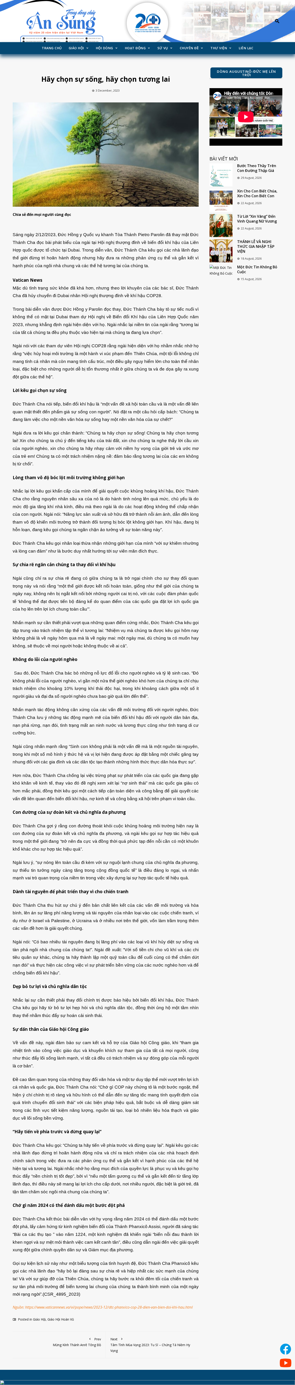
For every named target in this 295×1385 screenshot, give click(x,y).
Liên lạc (246, 48)
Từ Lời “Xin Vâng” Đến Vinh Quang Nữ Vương (257, 219)
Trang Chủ (52, 48)
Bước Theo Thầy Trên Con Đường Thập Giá (256, 168)
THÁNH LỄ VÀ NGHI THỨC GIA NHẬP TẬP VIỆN (255, 246)
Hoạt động (135, 48)
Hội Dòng (104, 48)
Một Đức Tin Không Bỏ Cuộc (257, 269)
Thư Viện (218, 48)
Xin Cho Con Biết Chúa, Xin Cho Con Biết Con (257, 193)
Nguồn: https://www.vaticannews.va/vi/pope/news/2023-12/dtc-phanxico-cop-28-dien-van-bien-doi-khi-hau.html (103, 1307)
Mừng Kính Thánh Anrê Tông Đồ (77, 1342)
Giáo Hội (76, 48)
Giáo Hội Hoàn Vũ (60, 1319)
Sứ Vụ (162, 48)
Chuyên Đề (189, 48)
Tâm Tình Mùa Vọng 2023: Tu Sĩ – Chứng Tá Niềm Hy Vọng (150, 1345)
